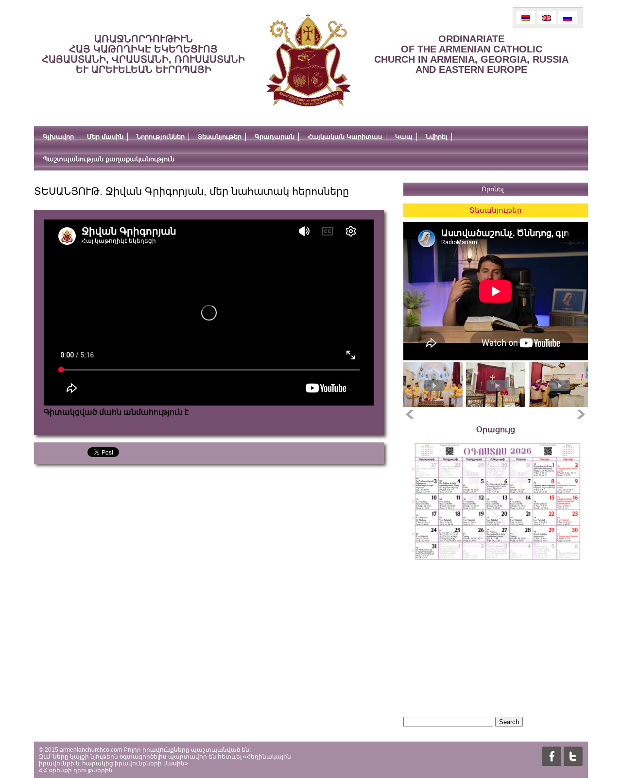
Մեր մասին (105, 136)
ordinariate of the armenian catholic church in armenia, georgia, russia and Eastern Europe (471, 54)
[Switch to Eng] (546, 17)
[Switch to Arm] (526, 17)
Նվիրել (437, 136)
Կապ (404, 136)
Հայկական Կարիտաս (345, 136)
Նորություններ (161, 136)
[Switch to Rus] (567, 17)
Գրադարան (274, 136)
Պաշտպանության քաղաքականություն (108, 159)
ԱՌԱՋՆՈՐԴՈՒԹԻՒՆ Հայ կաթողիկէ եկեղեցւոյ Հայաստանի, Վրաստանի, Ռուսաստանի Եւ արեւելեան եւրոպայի (143, 54)
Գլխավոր (58, 136)
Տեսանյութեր (220, 136)
